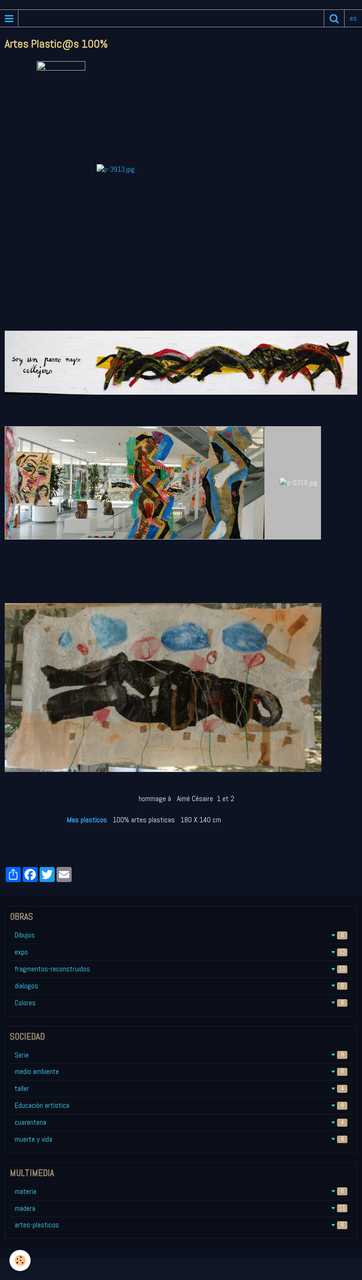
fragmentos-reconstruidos (180, 969)
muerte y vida (179, 1139)
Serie (179, 1055)
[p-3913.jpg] (116, 169)
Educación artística (179, 1105)
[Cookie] (20, 1260)
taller (179, 1088)
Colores (179, 1003)
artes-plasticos (179, 1225)
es (353, 18)
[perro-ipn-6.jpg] (181, 362)
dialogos (179, 986)
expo (180, 952)
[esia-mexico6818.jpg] (134, 482)
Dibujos (179, 935)
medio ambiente (179, 1071)
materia (179, 1191)
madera (180, 1208)
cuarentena (179, 1122)
